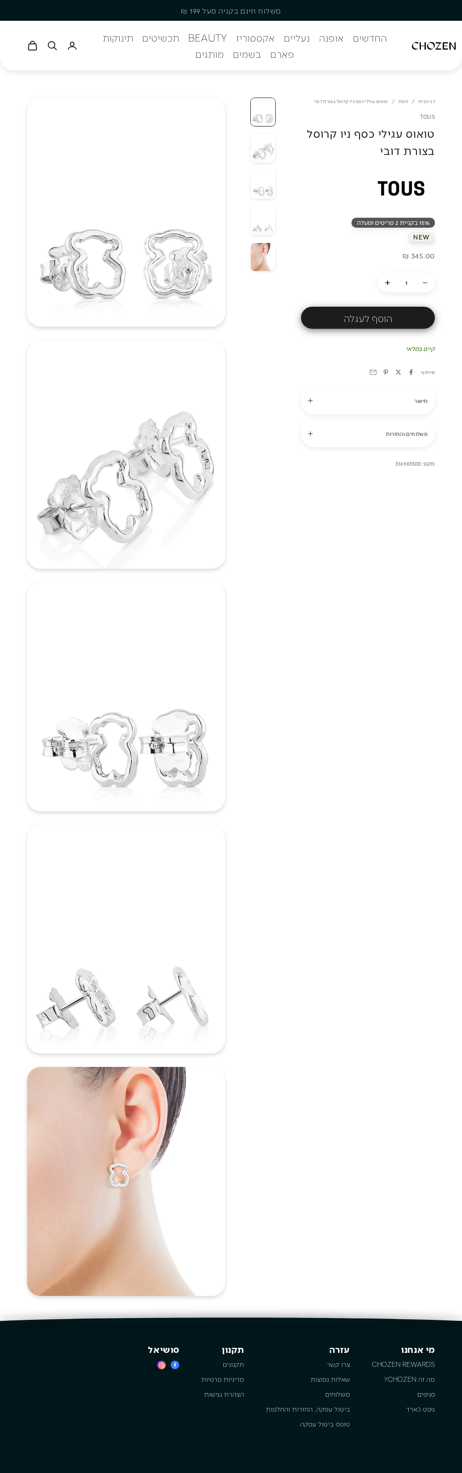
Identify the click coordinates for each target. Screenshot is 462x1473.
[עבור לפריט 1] (263, 112)
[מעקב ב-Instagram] (161, 1364)
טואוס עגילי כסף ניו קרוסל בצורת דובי (351, 101)
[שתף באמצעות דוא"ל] (373, 372)
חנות (403, 101)
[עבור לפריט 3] (263, 184)
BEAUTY (207, 37)
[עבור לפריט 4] (263, 220)
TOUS (427, 116)
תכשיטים (160, 37)
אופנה (331, 37)
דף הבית (426, 101)
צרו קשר (338, 1364)
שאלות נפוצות (330, 1379)
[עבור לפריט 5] (263, 257)
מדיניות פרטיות (222, 1379)
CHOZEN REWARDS (403, 1364)
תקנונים (233, 1364)
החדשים (370, 37)
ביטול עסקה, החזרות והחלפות (308, 1409)
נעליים (297, 37)
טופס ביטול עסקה (325, 1424)
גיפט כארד (420, 1409)
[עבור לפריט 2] (263, 148)
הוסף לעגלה (368, 318)
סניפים (426, 1394)
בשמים (247, 54)
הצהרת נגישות (224, 1394)
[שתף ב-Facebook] (411, 372)
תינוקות (117, 37)
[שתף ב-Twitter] (398, 372)
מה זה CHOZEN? (409, 1379)
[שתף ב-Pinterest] (385, 372)
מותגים (209, 54)
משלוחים (337, 1394)
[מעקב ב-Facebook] (175, 1364)
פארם (282, 54)
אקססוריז (255, 37)
